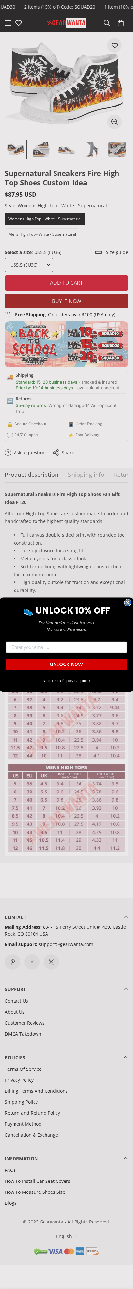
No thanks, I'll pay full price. (66, 680)
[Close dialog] (127, 602)
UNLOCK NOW (66, 664)
